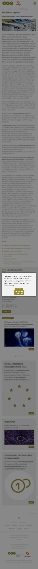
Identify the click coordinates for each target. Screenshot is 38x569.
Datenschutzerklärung (9, 285)
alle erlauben (19, 293)
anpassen (19, 288)
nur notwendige (19, 291)
